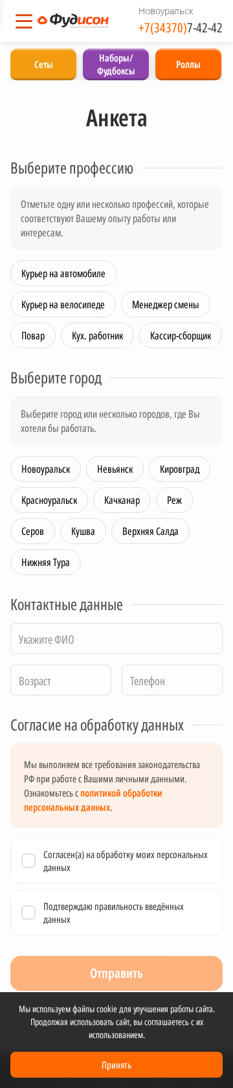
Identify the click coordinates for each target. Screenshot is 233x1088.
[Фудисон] (73, 21)
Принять (116, 1064)
